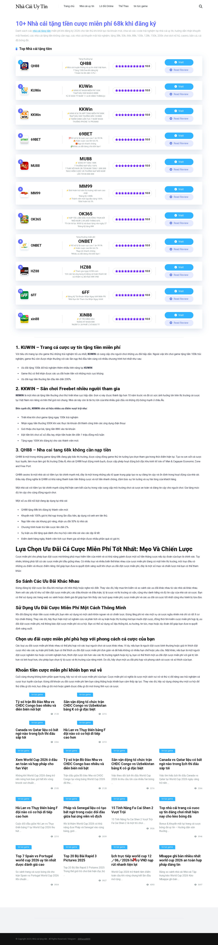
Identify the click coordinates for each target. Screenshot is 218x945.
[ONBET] (24, 248)
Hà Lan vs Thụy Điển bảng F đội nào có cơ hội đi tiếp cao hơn (85, 733)
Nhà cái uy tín (86, 6)
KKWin (36, 115)
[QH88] (24, 69)
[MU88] (24, 168)
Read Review (180, 69)
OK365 (36, 219)
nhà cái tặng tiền (42, 30)
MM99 (35, 193)
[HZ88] (24, 274)
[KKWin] (24, 117)
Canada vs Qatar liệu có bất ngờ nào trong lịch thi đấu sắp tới (37, 733)
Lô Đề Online (106, 6)
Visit (181, 62)
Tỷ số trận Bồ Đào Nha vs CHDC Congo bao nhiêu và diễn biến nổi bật (36, 705)
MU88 (35, 166)
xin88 (35, 319)
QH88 (35, 66)
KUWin (36, 90)
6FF (34, 295)
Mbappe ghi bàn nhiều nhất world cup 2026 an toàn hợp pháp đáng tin (180, 860)
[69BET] (24, 142)
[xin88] (24, 322)
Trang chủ (69, 6)
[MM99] (24, 196)
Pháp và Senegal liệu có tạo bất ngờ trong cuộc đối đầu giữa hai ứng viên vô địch (85, 812)
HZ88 (35, 271)
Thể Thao (124, 6)
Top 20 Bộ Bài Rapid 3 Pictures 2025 (80, 858)
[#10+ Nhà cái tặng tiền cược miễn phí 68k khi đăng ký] (32, 5)
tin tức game (141, 6)
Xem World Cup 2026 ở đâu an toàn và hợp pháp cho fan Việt (36, 764)
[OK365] (24, 222)
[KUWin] (24, 93)
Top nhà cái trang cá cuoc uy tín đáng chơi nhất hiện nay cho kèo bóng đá (179, 812)
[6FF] (24, 298)
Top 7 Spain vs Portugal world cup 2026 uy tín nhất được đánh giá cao (36, 860)
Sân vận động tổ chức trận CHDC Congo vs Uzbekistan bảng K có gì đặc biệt (85, 705)
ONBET (36, 245)
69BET (36, 139)
